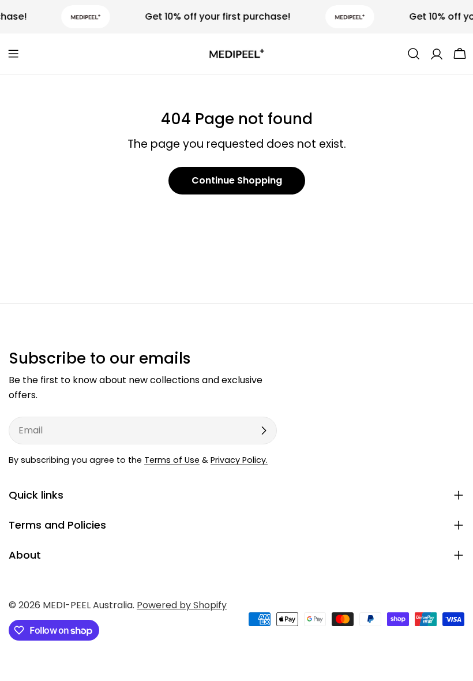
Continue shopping (237, 180)
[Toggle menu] (13, 53)
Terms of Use (172, 460)
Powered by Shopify (182, 605)
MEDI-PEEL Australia (88, 605)
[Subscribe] (263, 430)
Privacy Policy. (239, 460)
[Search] (413, 53)
